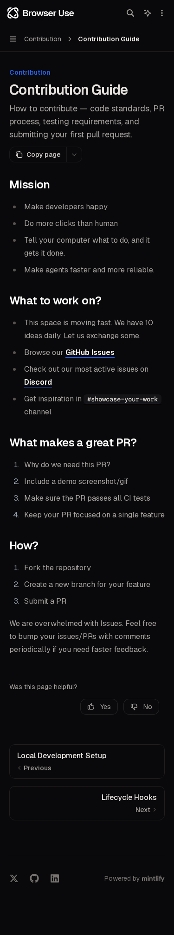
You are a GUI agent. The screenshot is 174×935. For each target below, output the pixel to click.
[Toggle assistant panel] (147, 13)
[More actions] (162, 12)
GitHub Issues (90, 352)
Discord (38, 382)
